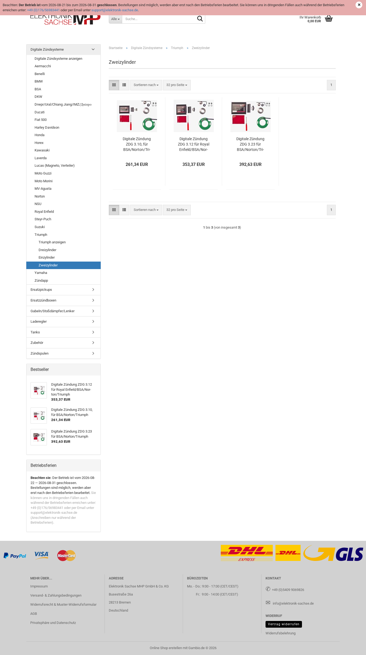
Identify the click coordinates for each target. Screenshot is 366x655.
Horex (39, 143)
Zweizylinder (48, 265)
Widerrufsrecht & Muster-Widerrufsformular (63, 604)
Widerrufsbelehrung (281, 633)
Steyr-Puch (43, 219)
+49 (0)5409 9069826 (288, 590)
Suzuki (40, 227)
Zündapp (41, 280)
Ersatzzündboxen (43, 300)
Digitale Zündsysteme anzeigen (58, 59)
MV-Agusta (43, 189)
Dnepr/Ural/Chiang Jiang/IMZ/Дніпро (63, 104)
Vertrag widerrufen (284, 624)
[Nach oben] (351, 647)
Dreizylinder (47, 250)
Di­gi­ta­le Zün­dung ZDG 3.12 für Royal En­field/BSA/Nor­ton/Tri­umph (193, 144)
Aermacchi (43, 66)
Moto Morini (44, 181)
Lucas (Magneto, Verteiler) (55, 165)
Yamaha (41, 273)
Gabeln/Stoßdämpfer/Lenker (52, 311)
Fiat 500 (41, 120)
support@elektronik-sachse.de (114, 10)
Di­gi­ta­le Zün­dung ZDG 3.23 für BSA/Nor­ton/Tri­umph (250, 144)
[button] (114, 85)
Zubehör (37, 343)
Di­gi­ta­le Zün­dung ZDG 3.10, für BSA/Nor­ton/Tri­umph (137, 144)
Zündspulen (39, 353)
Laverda (41, 158)
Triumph (41, 235)
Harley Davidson (47, 127)
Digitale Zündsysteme (47, 49)
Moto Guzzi (43, 173)
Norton (40, 196)
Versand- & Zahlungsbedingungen (55, 595)
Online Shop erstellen (166, 648)
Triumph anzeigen (52, 242)
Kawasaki (42, 150)
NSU (38, 204)
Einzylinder (47, 257)
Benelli (40, 74)
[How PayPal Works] (15, 555)
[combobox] (146, 85)
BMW (39, 81)
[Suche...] (200, 19)
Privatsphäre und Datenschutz (53, 623)
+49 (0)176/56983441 (43, 10)
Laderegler (39, 321)
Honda (39, 135)
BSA (38, 89)
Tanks (35, 332)
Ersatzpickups (41, 290)
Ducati (39, 112)
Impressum (39, 586)
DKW (38, 97)
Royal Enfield (44, 212)
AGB (33, 614)
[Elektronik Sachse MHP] (65, 18)
